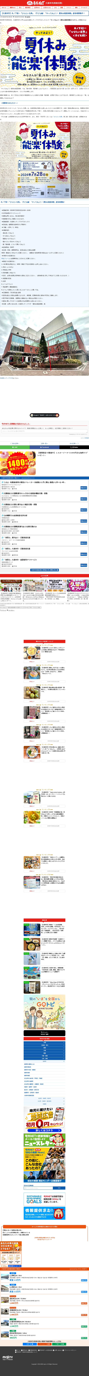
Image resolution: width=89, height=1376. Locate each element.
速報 (76, 7)
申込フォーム (5, 258)
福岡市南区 (27, 1075)
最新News (12, 7)
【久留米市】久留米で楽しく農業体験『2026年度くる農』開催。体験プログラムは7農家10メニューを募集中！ (53, 969)
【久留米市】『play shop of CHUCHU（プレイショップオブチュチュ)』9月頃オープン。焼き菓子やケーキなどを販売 (53, 984)
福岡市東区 (27, 1072)
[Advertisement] (44, 626)
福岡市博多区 (27, 1067)
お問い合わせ (58, 1350)
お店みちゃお (47, 7)
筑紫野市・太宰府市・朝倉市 (31, 1092)
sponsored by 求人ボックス (28, 478)
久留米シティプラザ (6, 378)
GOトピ (4, 7)
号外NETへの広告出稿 (46, 1350)
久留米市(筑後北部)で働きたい (10, 478)
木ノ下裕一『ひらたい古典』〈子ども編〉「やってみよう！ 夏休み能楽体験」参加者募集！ (33, 202)
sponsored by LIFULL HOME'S (78, 1269)
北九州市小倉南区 (28, 1081)
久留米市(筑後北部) (54, 3)
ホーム (18, 1350)
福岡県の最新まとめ (29, 1064)
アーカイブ (84, 7)
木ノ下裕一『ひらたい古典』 (34, 607)
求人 (20, 7)
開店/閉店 (27, 7)
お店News (37, 7)
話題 (61, 7)
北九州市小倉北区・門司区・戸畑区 (33, 1078)
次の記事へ (73, 443)
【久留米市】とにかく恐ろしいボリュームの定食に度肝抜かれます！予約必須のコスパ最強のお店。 (53, 649)
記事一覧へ (44, 443)
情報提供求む (33, 1350)
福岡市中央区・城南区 (30, 1069)
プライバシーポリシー (70, 1350)
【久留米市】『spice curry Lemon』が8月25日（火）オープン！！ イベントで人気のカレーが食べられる (53, 794)
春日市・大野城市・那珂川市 (31, 1089)
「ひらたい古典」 (58, 116)
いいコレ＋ (11, 610)
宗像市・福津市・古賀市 (30, 1087)
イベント (68, 7)
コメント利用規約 (85, 438)
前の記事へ (15, 443)
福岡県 (28, 17)
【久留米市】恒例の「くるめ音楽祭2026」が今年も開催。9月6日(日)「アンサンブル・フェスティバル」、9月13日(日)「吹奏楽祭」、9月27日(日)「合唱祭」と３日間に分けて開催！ (52, 928)
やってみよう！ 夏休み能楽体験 (8, 607)
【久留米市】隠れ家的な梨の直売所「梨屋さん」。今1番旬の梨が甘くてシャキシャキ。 (53, 689)
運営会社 (25, 1350)
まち (55, 7)
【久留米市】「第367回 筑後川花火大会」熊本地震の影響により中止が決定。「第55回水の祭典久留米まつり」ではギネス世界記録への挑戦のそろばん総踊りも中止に (53, 881)
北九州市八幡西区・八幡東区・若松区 (33, 1084)
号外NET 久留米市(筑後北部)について (27, 1352)
